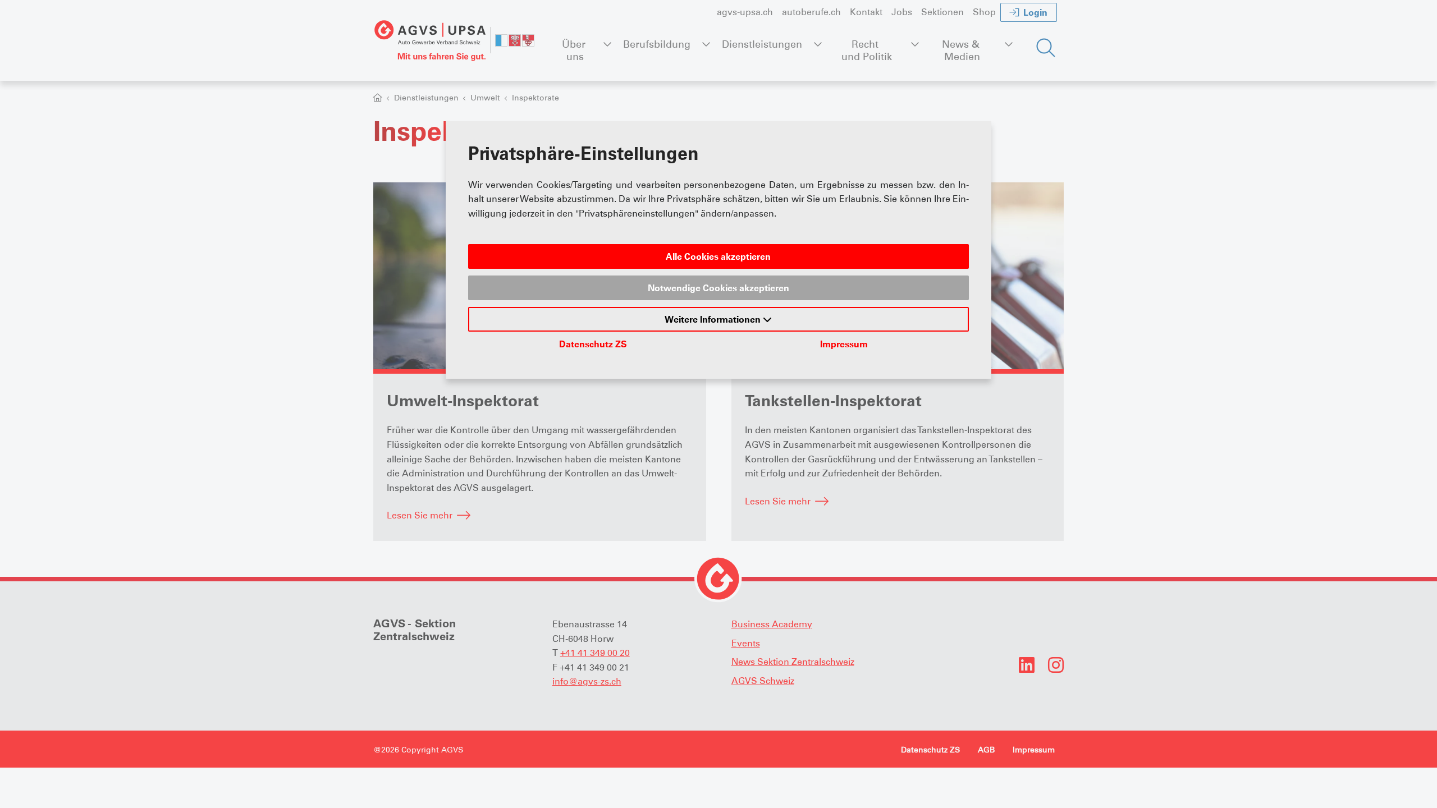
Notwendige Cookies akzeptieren (718, 287)
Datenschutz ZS (593, 344)
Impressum (844, 344)
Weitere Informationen (714, 319)
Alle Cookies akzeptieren (718, 256)
